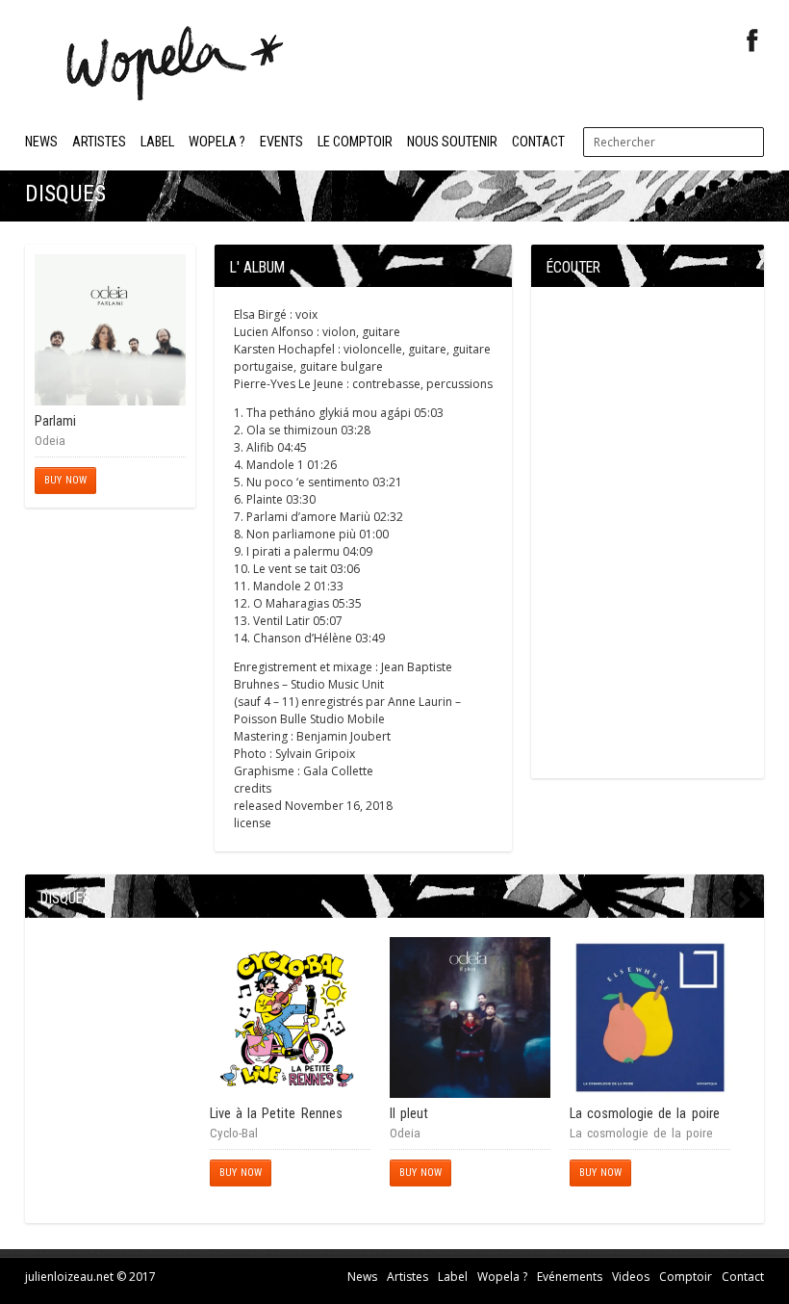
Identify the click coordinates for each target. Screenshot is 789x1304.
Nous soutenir (452, 142)
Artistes (99, 142)
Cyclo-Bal (234, 1133)
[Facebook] (752, 41)
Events (281, 142)
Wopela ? (217, 142)
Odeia (50, 440)
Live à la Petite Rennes (276, 1114)
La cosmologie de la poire (645, 1114)
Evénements (569, 1276)
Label (157, 142)
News (41, 142)
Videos (630, 1276)
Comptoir (685, 1276)
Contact (538, 142)
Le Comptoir (355, 142)
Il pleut (409, 1114)
